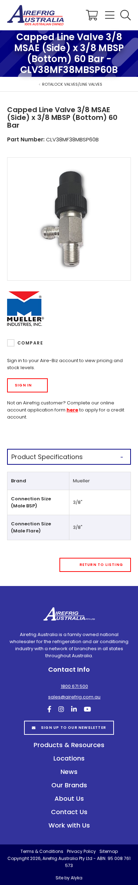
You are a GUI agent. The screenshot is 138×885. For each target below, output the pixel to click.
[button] (125, 15)
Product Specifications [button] (47, 456)
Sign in (23, 385)
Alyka (76, 878)
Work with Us (69, 825)
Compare (30, 343)
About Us (69, 798)
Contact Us (69, 811)
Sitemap (108, 851)
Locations (69, 758)
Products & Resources (69, 744)
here (72, 410)
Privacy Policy (81, 851)
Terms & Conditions (42, 851)
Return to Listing (101, 564)
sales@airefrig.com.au (74, 697)
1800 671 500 (74, 686)
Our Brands (69, 785)
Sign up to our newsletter (73, 727)
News (69, 771)
